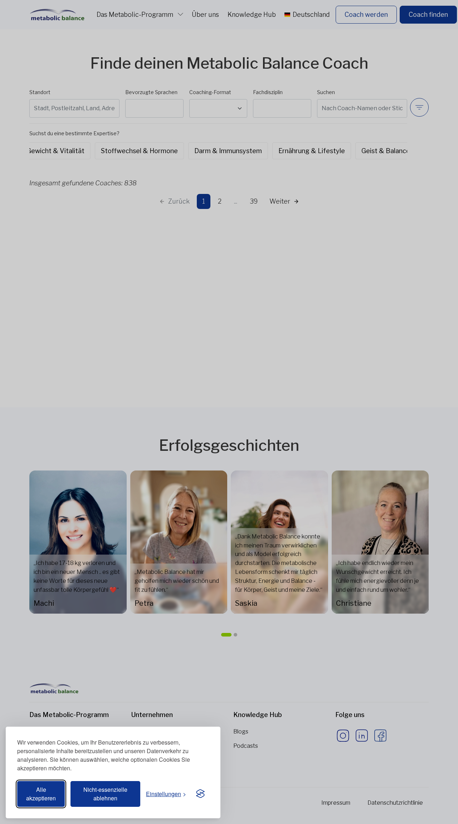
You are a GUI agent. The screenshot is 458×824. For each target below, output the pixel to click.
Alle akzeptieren (41, 793)
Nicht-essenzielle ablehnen (105, 793)
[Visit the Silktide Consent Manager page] (200, 794)
